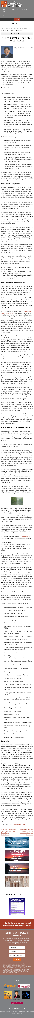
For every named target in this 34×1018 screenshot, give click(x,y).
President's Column (20, 28)
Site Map (23, 1009)
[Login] (2, 15)
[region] (17, 906)
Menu (17, 19)
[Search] (5, 15)
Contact (5, 11)
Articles (9, 28)
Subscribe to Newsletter (19, 9)
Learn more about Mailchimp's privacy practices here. (15, 972)
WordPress (19, 1013)
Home (4, 9)
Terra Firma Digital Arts (10, 1011)
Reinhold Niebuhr (25, 537)
